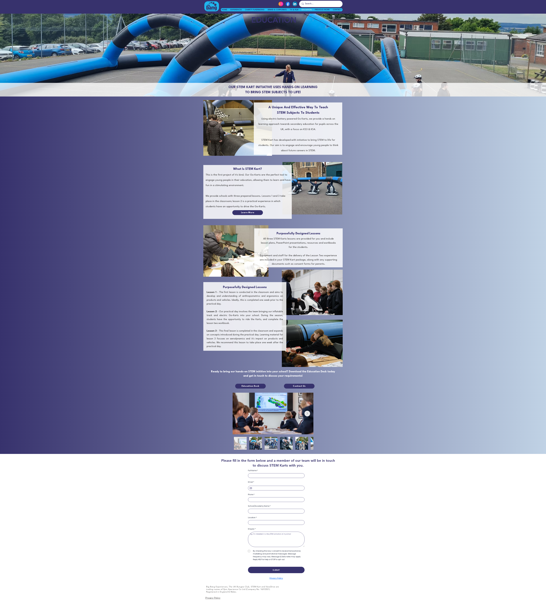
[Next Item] (307, 413)
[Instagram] (281, 4)
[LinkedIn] (295, 4)
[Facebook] (288, 4)
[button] (322, 9)
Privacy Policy (212, 597)
